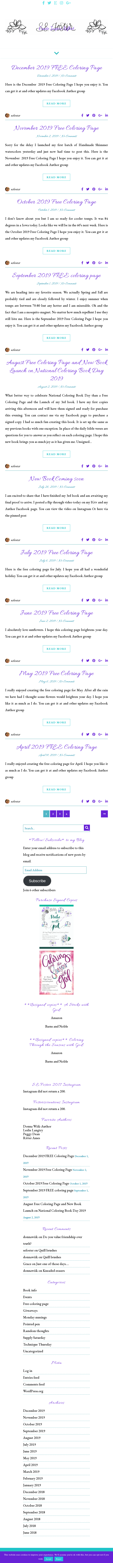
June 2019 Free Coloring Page (56, 613)
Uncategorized (33, 1351)
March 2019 (31, 1471)
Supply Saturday (34, 1337)
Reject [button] (58, 1559)
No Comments (68, 76)
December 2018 (34, 1492)
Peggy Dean (31, 1134)
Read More (56, 103)
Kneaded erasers (54, 1270)
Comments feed (34, 1384)
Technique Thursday (37, 1344)
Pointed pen (31, 1324)
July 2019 (29, 1444)
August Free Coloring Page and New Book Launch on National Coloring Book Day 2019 (56, 371)
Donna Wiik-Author (37, 1126)
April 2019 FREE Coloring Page (56, 747)
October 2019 (32, 1424)
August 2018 (31, 1519)
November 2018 (34, 1498)
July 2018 (29, 1526)
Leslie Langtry (33, 1130)
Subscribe (37, 881)
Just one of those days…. (52, 1264)
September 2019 (34, 1431)
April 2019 (30, 1465)
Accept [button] (48, 1559)
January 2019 (32, 1485)
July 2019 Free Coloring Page (56, 553)
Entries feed (31, 1377)
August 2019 (31, 1437)
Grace (27, 1264)
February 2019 (33, 1478)
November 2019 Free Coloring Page (56, 128)
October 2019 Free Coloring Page (56, 202)
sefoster (15, 115)
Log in (27, 1371)
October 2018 (32, 1505)
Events (27, 1297)
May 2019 (29, 1458)
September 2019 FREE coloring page (56, 276)
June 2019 (29, 1451)
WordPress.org (33, 1391)
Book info (30, 1290)
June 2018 (29, 1532)
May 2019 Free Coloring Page (56, 674)
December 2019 (34, 1410)
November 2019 (34, 1417)
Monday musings (35, 1317)
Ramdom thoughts (36, 1331)
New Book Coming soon (56, 479)
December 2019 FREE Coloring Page (56, 68)
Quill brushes (48, 1250)
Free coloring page (36, 1304)
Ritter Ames (31, 1138)
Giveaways (30, 1310)
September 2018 (34, 1512)
